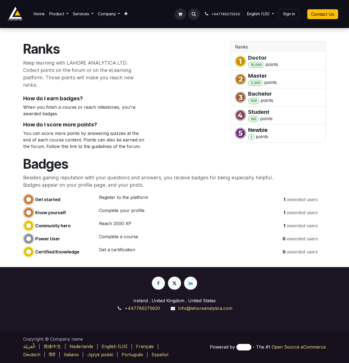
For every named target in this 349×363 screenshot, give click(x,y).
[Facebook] (158, 283)
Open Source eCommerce (299, 347)
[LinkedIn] (190, 283)
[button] (194, 14)
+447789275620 (142, 308)
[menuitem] (39, 14)
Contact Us (322, 14)
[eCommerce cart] (180, 14)
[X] (174, 283)
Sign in (289, 13)
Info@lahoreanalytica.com (205, 308)
